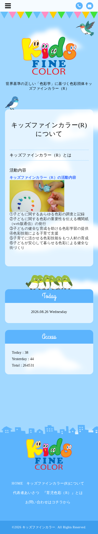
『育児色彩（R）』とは (63, 493)
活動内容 (18, 170)
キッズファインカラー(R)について (55, 483)
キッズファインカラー (38, 527)
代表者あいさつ (26, 493)
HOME (17, 483)
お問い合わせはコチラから (47, 502)
